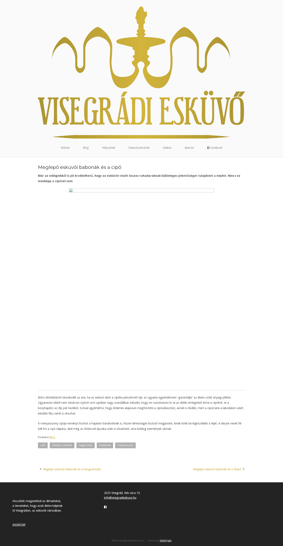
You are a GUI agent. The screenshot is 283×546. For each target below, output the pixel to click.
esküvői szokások (62, 445)
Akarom (189, 147)
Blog (86, 147)
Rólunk (65, 147)
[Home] (141, 72)
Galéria (167, 147)
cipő (42, 445)
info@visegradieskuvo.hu (120, 497)
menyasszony (125, 445)
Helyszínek (108, 147)
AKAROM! (18, 524)
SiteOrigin (166, 540)
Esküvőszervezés (139, 147)
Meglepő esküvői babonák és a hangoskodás (72, 469)
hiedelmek (105, 445)
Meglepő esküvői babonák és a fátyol (217, 469)
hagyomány (85, 445)
